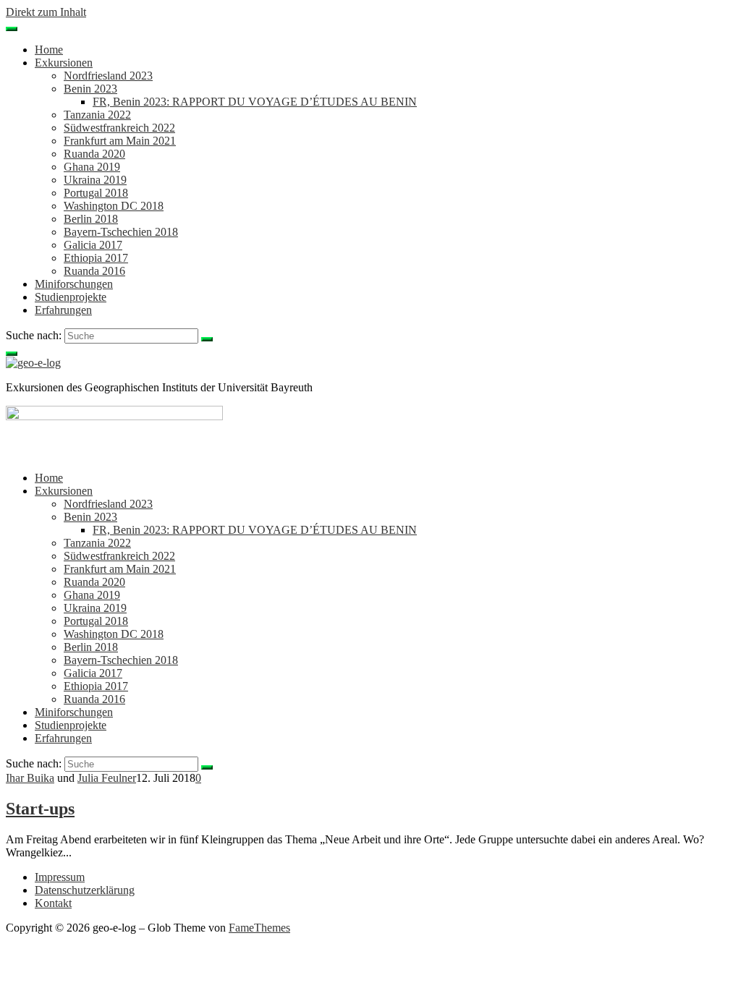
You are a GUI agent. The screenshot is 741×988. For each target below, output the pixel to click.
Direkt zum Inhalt (46, 12)
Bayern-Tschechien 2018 (121, 232)
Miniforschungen (74, 284)
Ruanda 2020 (94, 154)
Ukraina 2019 (95, 180)
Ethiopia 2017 (96, 258)
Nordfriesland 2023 (108, 75)
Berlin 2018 (91, 219)
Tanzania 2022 (97, 114)
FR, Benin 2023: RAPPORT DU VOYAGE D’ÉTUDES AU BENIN (255, 101)
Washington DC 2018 (114, 206)
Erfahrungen (63, 310)
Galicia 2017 (93, 245)
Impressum (60, 877)
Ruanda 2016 (94, 271)
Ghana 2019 (92, 167)
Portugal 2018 (96, 193)
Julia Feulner (106, 778)
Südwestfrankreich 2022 (119, 128)
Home (49, 49)
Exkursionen (64, 62)
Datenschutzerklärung (85, 890)
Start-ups (40, 808)
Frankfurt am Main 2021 (120, 141)
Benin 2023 (90, 88)
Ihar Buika (30, 778)
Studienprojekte (70, 297)
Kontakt (53, 903)
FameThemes (259, 927)
